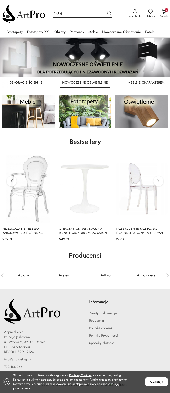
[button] (161, 32)
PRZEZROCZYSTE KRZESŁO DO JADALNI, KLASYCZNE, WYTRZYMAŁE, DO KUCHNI (141, 230)
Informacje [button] (98, 302)
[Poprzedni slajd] (9, 57)
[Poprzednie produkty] (11, 181)
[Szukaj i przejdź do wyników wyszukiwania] (109, 13)
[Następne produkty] (158, 181)
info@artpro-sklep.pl (18, 359)
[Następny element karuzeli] (165, 275)
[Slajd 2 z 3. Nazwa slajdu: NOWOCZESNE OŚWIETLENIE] (85, 57)
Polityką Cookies (80, 375)
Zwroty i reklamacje (103, 313)
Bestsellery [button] (85, 141)
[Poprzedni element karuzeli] (5, 275)
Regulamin (96, 320)
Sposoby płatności (102, 343)
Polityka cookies (100, 328)
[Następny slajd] (161, 57)
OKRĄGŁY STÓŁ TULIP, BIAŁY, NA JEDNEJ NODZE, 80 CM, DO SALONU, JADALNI (84, 230)
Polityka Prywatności (103, 335)
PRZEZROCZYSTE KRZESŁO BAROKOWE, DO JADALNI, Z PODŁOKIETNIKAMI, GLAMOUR (22, 230)
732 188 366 (13, 366)
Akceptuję (156, 382)
